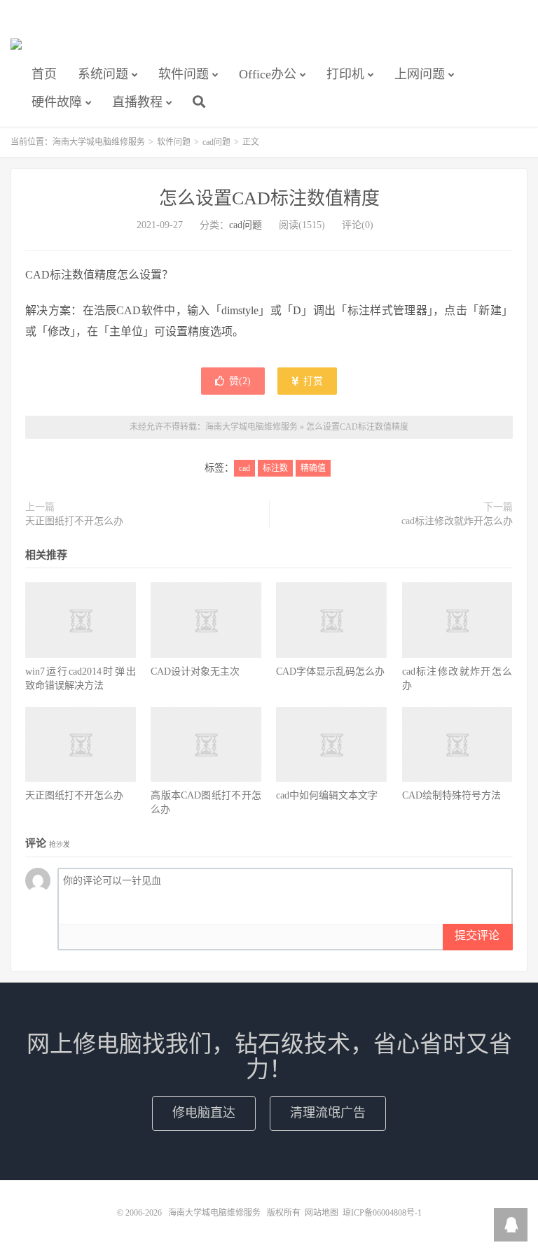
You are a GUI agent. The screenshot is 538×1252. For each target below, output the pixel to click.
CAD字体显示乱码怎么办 (330, 671)
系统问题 (103, 74)
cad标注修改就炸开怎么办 (457, 521)
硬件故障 (57, 102)
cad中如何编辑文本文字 (327, 795)
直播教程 (137, 102)
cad (244, 468)
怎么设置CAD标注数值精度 (269, 198)
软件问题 (183, 74)
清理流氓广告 (328, 1113)
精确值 (313, 468)
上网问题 (419, 74)
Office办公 (267, 74)
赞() (240, 381)
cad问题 (216, 142)
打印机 (345, 74)
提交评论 (477, 935)
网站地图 (321, 1213)
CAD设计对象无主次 (195, 671)
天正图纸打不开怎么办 (74, 521)
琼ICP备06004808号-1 (382, 1213)
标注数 (275, 468)
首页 (44, 74)
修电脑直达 (203, 1113)
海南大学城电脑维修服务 (16, 49)
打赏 (312, 381)
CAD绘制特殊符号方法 (451, 795)
